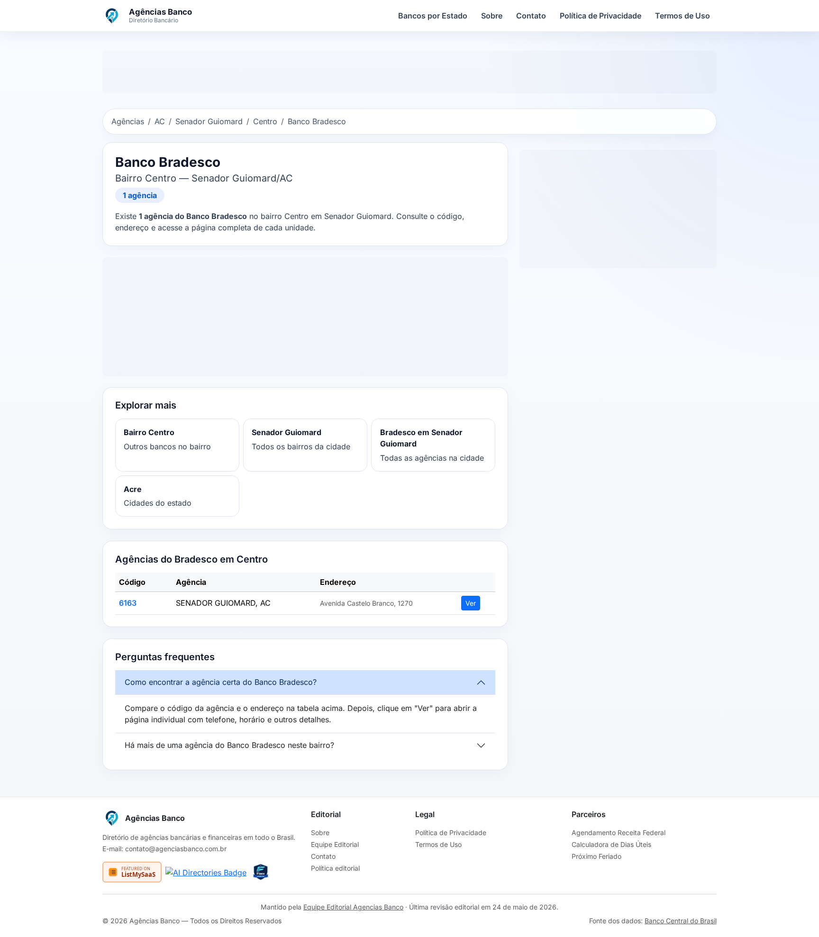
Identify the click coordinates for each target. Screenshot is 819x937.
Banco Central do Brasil (681, 921)
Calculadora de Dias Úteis (611, 844)
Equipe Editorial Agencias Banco (353, 907)
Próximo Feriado (596, 856)
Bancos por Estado (432, 15)
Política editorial (335, 868)
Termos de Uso (682, 15)
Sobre (491, 15)
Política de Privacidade (600, 15)
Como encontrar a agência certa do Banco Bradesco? (221, 682)
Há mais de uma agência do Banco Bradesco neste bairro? (229, 745)
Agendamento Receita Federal (618, 832)
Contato (531, 15)
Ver (470, 603)
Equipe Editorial (335, 844)
